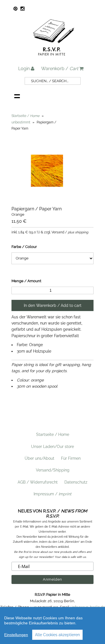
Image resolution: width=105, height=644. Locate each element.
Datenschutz (75, 482)
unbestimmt (20, 122)
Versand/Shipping (52, 470)
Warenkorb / (59, 68)
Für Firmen (71, 458)
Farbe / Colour (24, 247)
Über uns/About (39, 458)
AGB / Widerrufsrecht (38, 482)
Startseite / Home (52, 434)
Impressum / (52, 494)
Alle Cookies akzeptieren (57, 635)
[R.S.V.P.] (53, 58)
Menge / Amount (26, 281)
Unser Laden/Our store (52, 446)
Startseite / (25, 116)
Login (24, 68)
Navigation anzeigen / (17, 96)
